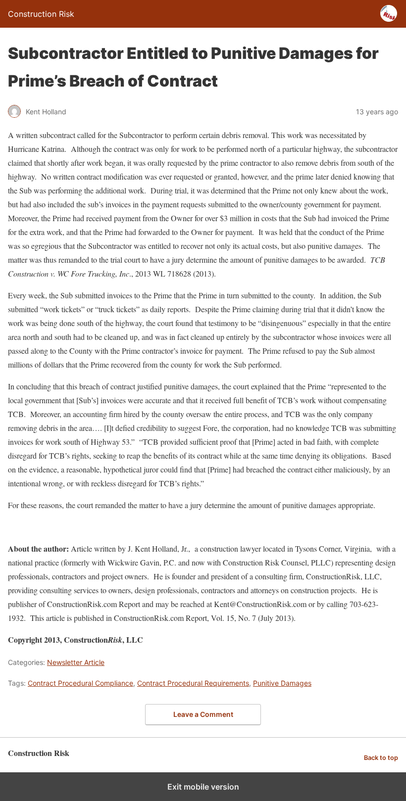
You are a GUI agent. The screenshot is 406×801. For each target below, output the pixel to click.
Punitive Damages (282, 683)
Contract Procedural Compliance (80, 683)
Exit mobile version (203, 787)
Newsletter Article (75, 662)
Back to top (381, 757)
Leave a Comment (203, 714)
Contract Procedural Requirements (193, 683)
